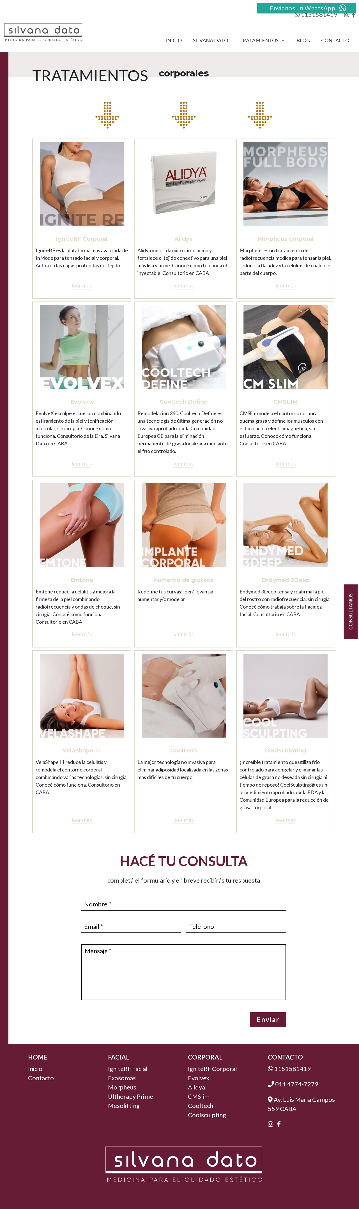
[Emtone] (82, 525)
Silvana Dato (210, 40)
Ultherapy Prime (130, 1096)
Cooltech (200, 1105)
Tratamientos (259, 40)
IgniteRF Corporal (212, 1068)
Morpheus (122, 1087)
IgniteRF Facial (128, 1068)
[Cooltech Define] (184, 347)
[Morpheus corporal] (285, 184)
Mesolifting (124, 1105)
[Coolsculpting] (285, 696)
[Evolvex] (82, 347)
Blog (303, 40)
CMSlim (199, 1096)
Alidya (196, 1087)
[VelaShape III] (82, 696)
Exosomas (122, 1078)
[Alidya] (184, 184)
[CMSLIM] (285, 347)
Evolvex (198, 1078)
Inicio (173, 40)
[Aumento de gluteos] (184, 525)
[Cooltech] (184, 696)
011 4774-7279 (296, 1084)
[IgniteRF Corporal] (82, 184)
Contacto (335, 40)
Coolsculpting (207, 1115)
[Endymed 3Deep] (285, 525)
